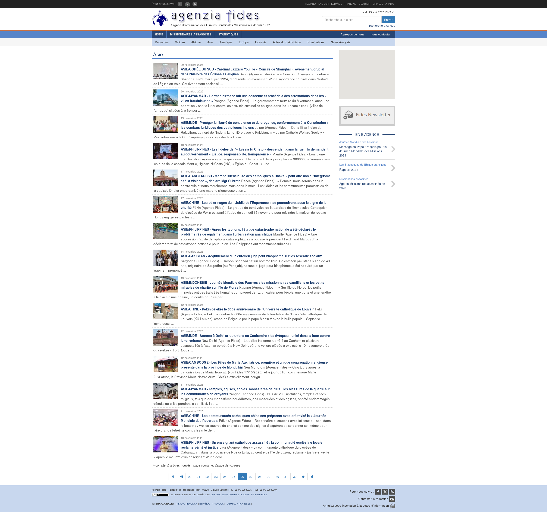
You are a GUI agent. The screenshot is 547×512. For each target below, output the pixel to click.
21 (198, 476)
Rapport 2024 (348, 169)
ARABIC (389, 3)
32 (295, 476)
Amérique (225, 42)
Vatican (180, 42)
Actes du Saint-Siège (287, 42)
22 (207, 476)
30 (277, 476)
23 (216, 476)
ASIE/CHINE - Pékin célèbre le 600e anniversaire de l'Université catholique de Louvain (247, 309)
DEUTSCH (364, 3)
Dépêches (162, 42)
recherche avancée (382, 25)
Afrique (196, 42)
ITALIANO (310, 3)
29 (268, 476)
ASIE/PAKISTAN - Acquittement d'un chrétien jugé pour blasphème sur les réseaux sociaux (251, 256)
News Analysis (340, 42)
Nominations (315, 42)
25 (233, 476)
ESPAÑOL (336, 3)
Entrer (388, 20)
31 (286, 476)
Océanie (260, 42)
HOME (159, 34)
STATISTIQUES (228, 34)
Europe (244, 42)
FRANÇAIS (350, 3)
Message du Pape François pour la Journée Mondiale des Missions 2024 (363, 151)
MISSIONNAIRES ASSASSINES (191, 34)
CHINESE (378, 3)
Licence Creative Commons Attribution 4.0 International (238, 494)
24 (224, 476)
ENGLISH (323, 3)
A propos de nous (352, 34)
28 (260, 476)
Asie (210, 42)
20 (189, 476)
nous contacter (380, 34)
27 (251, 476)
